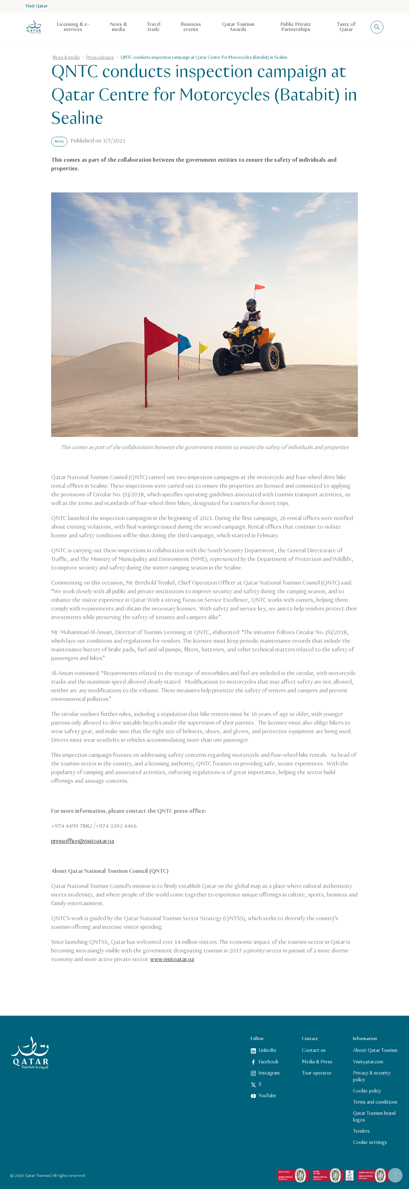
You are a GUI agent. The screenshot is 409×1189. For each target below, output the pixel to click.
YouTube (267, 1095)
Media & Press (317, 1061)
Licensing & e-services (73, 27)
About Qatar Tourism (375, 1050)
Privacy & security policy (371, 1076)
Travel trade (153, 27)
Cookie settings (370, 1142)
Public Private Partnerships (296, 27)
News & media (118, 27)
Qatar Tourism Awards (238, 27)
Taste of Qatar (346, 27)
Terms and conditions (375, 1102)
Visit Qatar (36, 6)
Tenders (361, 1131)
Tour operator (316, 1073)
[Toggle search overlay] (377, 27)
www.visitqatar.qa (172, 959)
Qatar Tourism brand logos (374, 1116)
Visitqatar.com (368, 1061)
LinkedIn (267, 1050)
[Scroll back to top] (395, 1175)
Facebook (268, 1061)
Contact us (314, 1050)
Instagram (269, 1073)
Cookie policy (367, 1090)
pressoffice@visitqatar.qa (82, 841)
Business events (191, 27)
